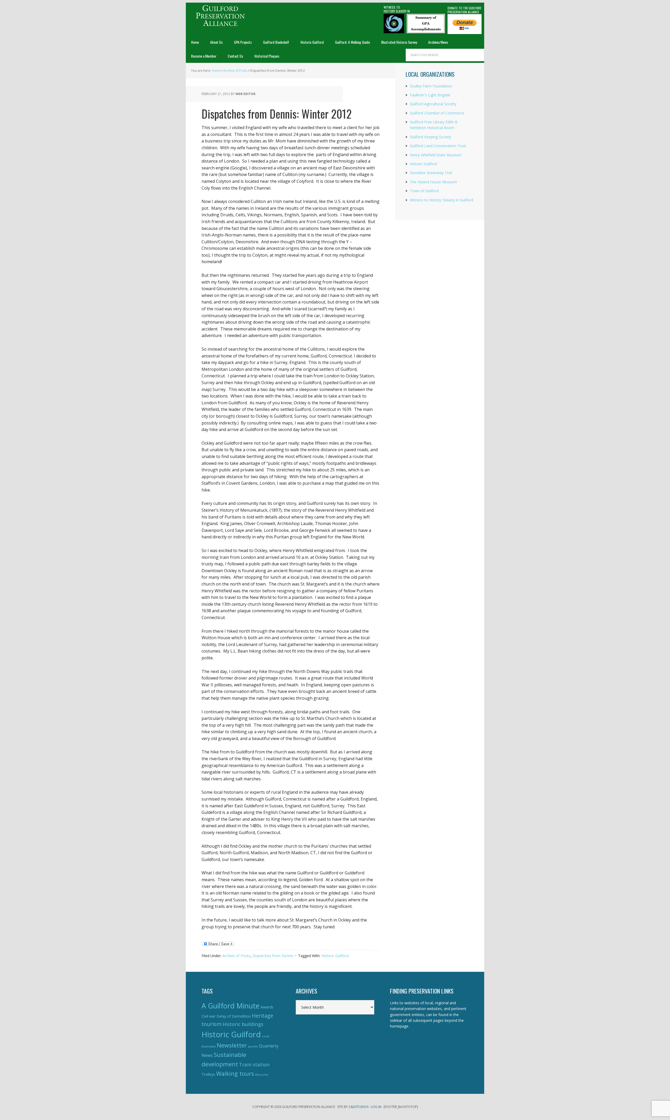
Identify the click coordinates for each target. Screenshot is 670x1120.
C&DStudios (358, 1107)
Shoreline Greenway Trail (431, 172)
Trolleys (208, 1074)
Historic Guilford (335, 955)
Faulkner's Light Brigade (430, 94)
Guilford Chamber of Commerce (437, 113)
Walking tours (235, 1073)
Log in (376, 1107)
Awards (267, 1007)
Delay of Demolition (233, 1016)
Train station (254, 1064)
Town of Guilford (424, 190)
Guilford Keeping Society (430, 136)
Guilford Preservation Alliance (220, 16)
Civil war (208, 1016)
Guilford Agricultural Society (433, 103)
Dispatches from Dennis (272, 955)
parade (253, 1046)
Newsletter (232, 1045)
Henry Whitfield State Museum (435, 154)
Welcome (261, 1075)
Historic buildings (242, 1024)
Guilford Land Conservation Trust (438, 145)
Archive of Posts (236, 955)
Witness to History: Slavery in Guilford (441, 199)
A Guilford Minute (231, 1006)
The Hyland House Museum (433, 181)
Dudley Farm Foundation (431, 86)
